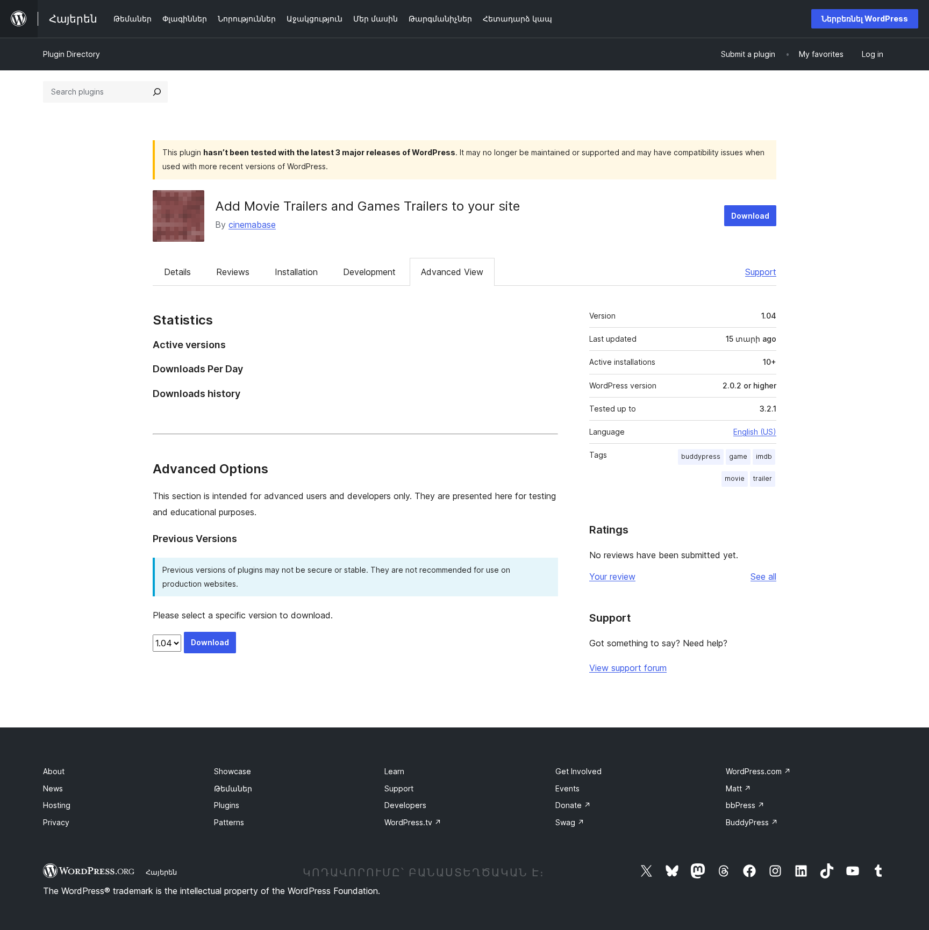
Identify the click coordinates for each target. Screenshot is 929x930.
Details (177, 271)
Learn (394, 771)
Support (760, 271)
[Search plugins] (157, 92)
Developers (405, 805)
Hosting (56, 805)
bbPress (745, 805)
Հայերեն (161, 872)
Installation (296, 271)
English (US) (754, 431)
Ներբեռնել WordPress (864, 18)
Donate (573, 805)
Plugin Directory (71, 54)
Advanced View (452, 271)
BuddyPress (752, 822)
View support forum (628, 667)
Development (369, 271)
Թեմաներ (233, 788)
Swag (569, 822)
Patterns (229, 822)
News (53, 788)
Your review (612, 576)
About (54, 771)
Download (750, 215)
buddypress (700, 456)
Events (567, 788)
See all (763, 576)
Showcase (232, 771)
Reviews (232, 271)
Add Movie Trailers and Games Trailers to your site (367, 206)
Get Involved (578, 771)
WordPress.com (758, 771)
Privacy (56, 822)
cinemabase (252, 224)
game (738, 456)
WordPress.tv (412, 822)
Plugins (226, 805)
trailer (762, 478)
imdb (764, 456)
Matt (738, 788)
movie (735, 478)
